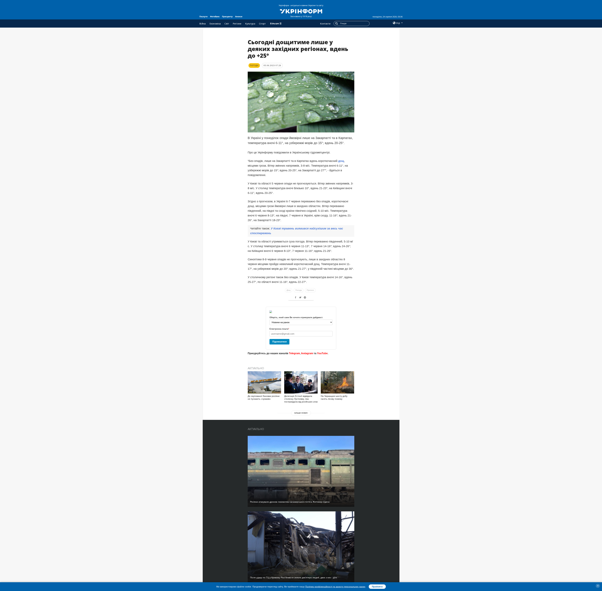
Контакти (325, 23)
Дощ (288, 290)
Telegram (294, 353)
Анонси (238, 16)
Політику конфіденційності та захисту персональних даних (335, 586)
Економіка (215, 23)
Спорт (262, 23)
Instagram (307, 353)
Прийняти (377, 586)
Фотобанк (214, 16)
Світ (226, 23)
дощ (341, 161)
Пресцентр (227, 16)
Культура (250, 23)
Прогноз (310, 290)
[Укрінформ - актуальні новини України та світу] (301, 11)
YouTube (322, 353)
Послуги (203, 16)
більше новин (301, 413)
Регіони (237, 23)
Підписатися (279, 341)
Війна (202, 23)
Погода (298, 290)
